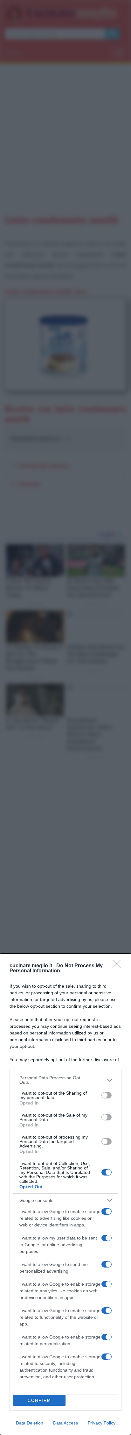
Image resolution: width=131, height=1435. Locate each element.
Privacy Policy (101, 1422)
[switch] (106, 1095)
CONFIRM (39, 1400)
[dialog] (65, 1194)
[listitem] (65, 1080)
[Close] (119, 966)
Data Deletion (29, 1422)
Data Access (65, 1422)
